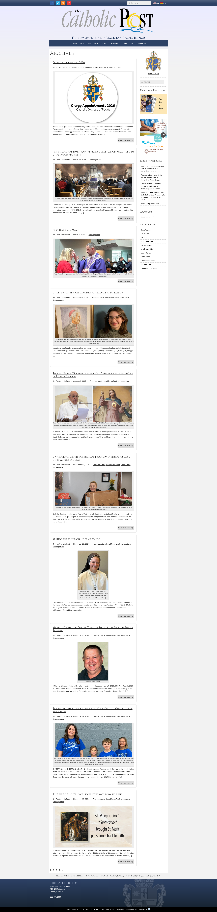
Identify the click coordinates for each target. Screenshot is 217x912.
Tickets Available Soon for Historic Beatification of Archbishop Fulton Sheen (150, 186)
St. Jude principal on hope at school (77, 539)
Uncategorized (115, 67)
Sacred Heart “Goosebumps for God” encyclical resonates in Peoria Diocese (93, 375)
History (132, 43)
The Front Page (77, 43)
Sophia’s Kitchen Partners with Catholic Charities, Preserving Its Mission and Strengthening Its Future (153, 196)
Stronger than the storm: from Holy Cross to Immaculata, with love (93, 710)
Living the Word (146, 245)
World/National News (149, 268)
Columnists (145, 234)
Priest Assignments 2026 (69, 62)
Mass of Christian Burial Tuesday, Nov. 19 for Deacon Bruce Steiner (93, 629)
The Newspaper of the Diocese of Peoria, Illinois (108, 38)
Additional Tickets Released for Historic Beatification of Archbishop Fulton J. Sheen (152, 168)
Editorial (144, 237)
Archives (142, 43)
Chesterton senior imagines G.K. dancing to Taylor (88, 292)
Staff (125, 43)
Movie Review (146, 253)
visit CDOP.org (153, 74)
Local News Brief (112, 297)
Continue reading (125, 140)
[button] (97, 43)
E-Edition (104, 43)
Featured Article (91, 67)
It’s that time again (66, 230)
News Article (103, 67)
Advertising (115, 43)
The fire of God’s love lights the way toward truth (88, 794)
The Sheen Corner (148, 260)
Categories (91, 43)
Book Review (146, 230)
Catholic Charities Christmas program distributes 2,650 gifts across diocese (91, 458)
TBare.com (142, 909)
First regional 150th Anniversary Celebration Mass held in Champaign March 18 (93, 153)
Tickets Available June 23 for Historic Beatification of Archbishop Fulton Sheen (151, 177)
